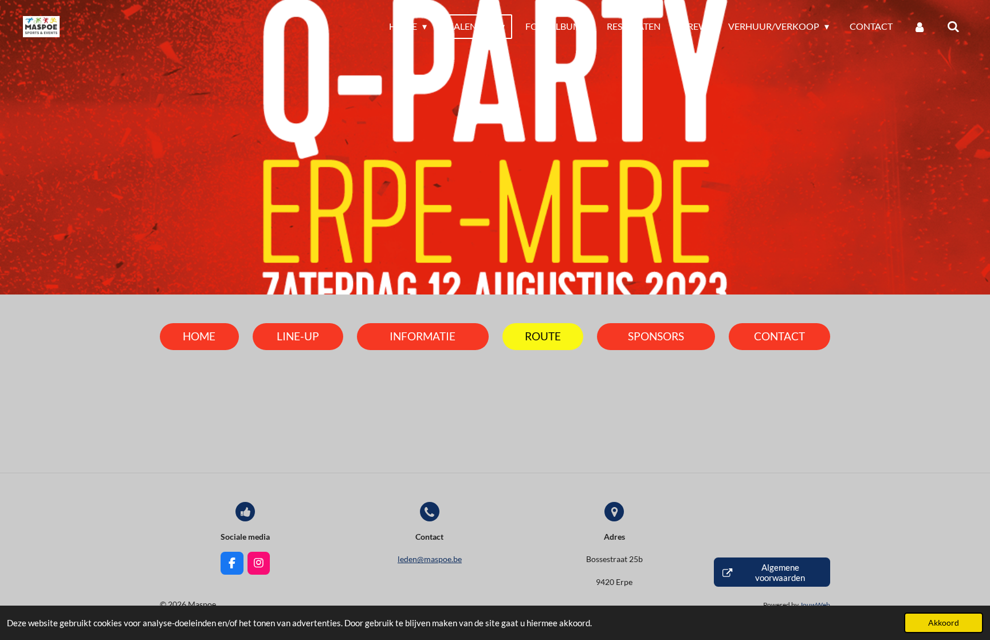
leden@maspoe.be (430, 559)
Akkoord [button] (943, 622)
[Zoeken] (953, 26)
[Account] (919, 26)
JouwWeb (815, 604)
